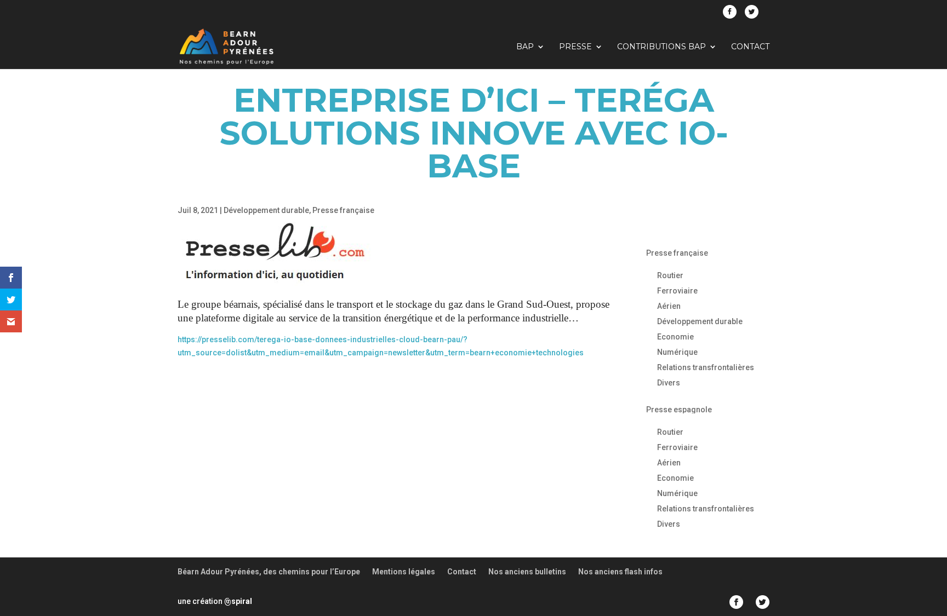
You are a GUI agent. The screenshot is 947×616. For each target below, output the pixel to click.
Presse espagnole (679, 409)
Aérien (669, 306)
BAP (525, 47)
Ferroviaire (677, 290)
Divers (668, 382)
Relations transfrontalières (705, 367)
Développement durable (266, 210)
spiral (238, 601)
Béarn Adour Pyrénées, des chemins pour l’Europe (269, 571)
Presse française (343, 210)
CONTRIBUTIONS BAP (661, 47)
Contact (750, 47)
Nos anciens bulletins (527, 571)
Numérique (677, 352)
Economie (675, 336)
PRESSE (575, 47)
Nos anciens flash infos (620, 571)
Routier (670, 275)
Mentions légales (403, 571)
